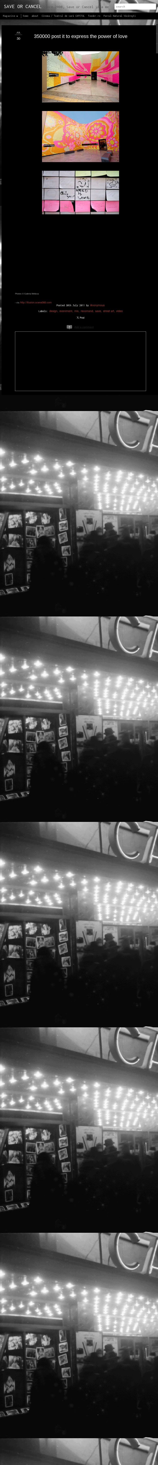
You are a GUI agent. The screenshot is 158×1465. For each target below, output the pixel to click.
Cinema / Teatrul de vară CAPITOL (63, 15)
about (35, 15)
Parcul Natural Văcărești (119, 15)
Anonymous (97, 305)
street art (108, 311)
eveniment (66, 311)
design (53, 311)
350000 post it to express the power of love (80, 36)
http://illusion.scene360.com (36, 302)
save (98, 311)
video (119, 311)
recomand (87, 311)
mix (76, 311)
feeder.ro (94, 15)
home (25, 15)
